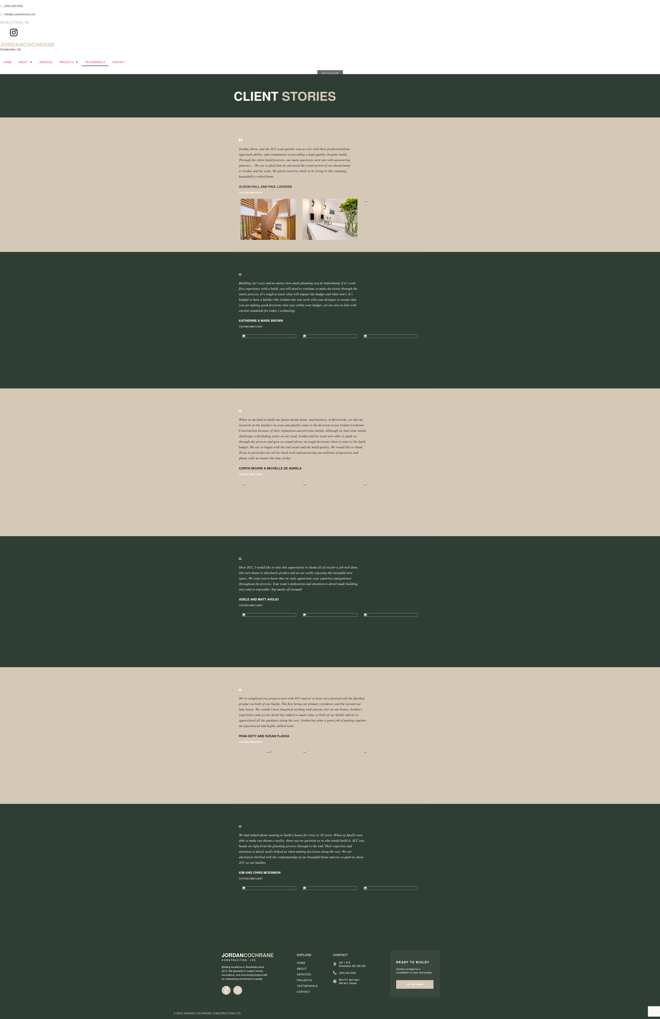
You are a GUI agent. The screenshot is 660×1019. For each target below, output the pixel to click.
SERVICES (46, 62)
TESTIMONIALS (95, 62)
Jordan (27, 45)
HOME (7, 62)
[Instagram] (13, 32)
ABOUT (23, 62)
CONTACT (118, 62)
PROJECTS (66, 62)
